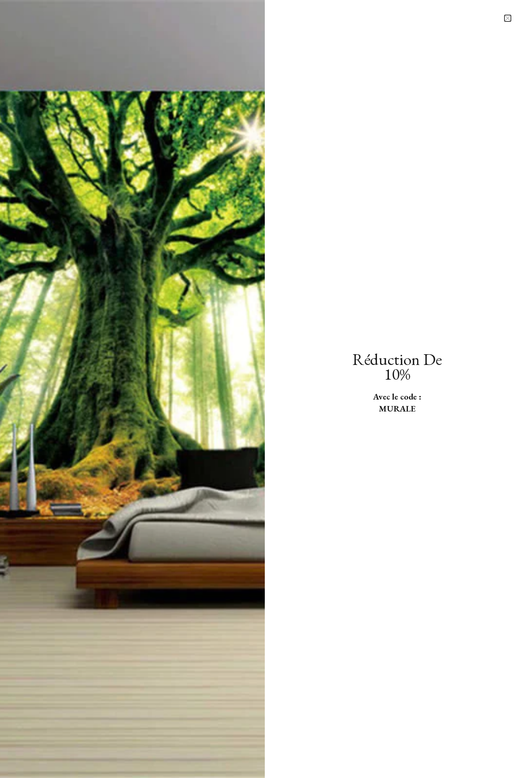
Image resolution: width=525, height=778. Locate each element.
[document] (262, 389)
